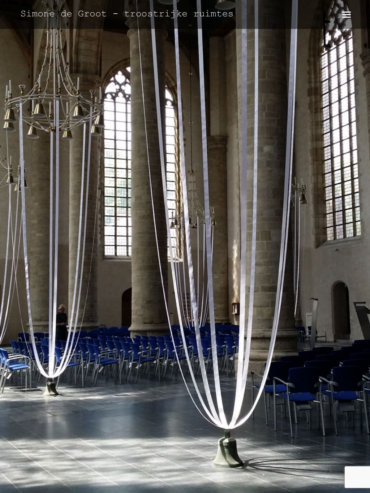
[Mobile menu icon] (346, 14)
